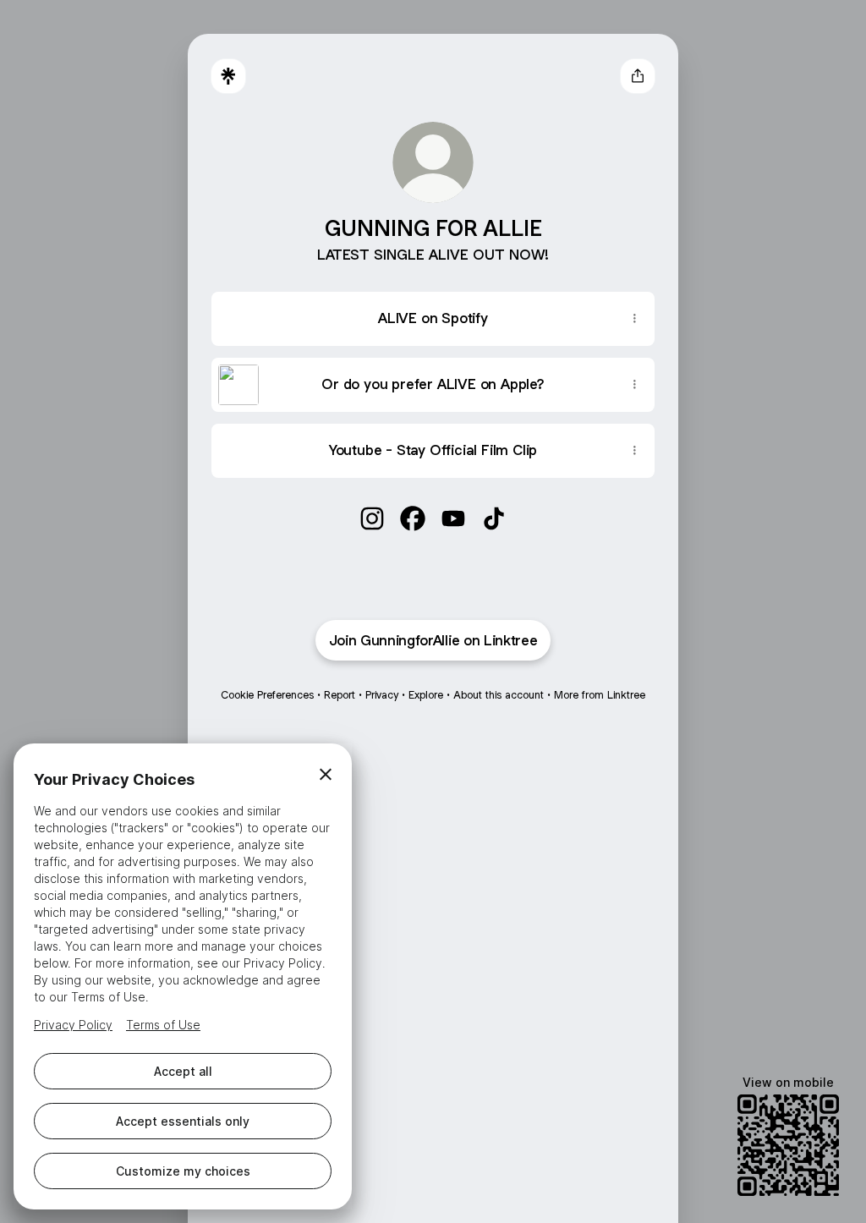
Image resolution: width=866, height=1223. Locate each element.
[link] (372, 518)
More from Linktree (599, 695)
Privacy (381, 695)
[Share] (634, 319)
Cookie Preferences (267, 695)
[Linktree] (228, 76)
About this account (498, 695)
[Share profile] (638, 76)
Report (339, 695)
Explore (425, 695)
